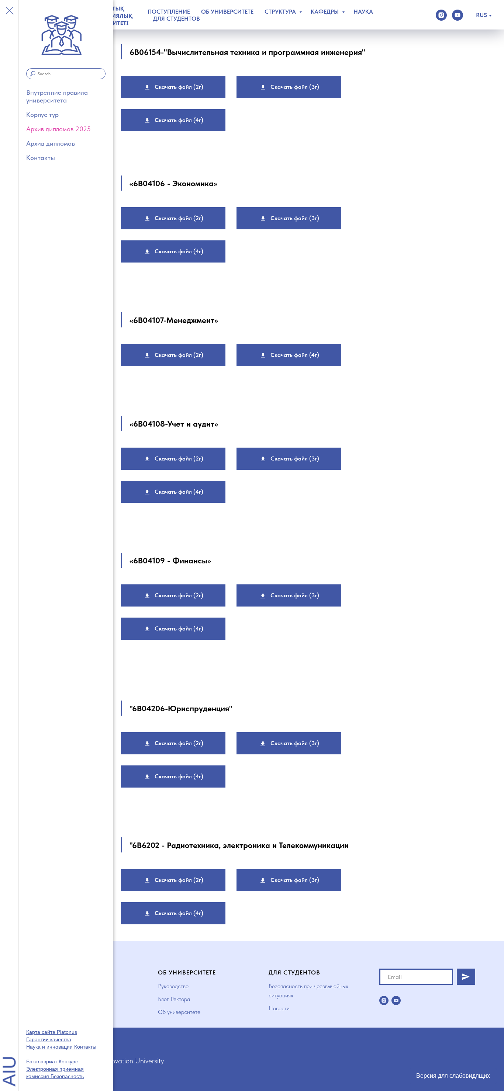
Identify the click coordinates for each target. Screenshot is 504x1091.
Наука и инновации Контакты (61, 1047)
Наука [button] (363, 11)
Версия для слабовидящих (453, 1076)
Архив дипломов (50, 143)
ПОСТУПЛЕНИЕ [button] (169, 11)
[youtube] (457, 15)
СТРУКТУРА (281, 11)
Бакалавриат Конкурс (52, 1061)
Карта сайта (41, 1032)
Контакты (40, 157)
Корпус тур (42, 114)
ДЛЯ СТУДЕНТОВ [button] (176, 18)
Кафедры (325, 11)
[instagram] (441, 15)
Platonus (67, 1032)
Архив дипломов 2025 (58, 129)
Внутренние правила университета (57, 96)
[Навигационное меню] (9, 11)
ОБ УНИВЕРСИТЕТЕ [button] (227, 11)
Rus (481, 14)
